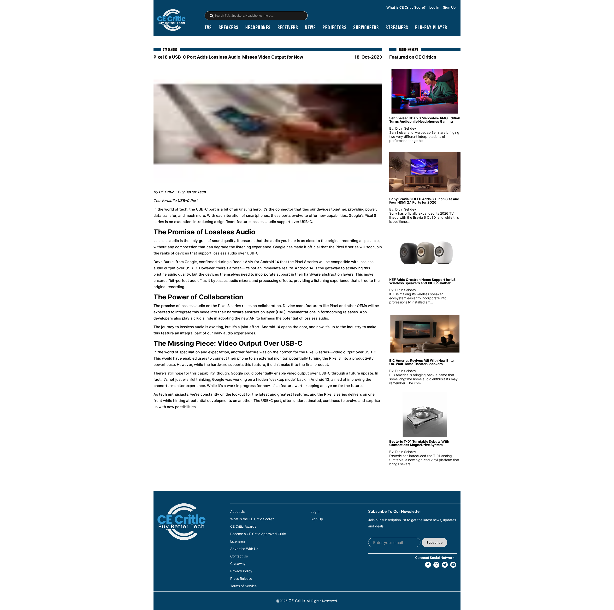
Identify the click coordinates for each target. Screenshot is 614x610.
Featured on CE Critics (412, 57)
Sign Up (449, 7)
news (310, 27)
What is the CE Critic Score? (252, 519)
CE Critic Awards (243, 526)
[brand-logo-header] (171, 20)
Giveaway (238, 563)
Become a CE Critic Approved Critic (258, 534)
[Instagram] (436, 565)
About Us (237, 511)
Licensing (237, 541)
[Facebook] (428, 565)
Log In (434, 7)
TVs (208, 27)
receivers (287, 27)
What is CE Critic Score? (406, 7)
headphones (258, 27)
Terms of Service (243, 586)
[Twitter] (445, 565)
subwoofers (366, 27)
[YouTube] (453, 565)
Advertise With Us (244, 548)
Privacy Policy (241, 571)
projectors (335, 27)
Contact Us (239, 556)
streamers (397, 27)
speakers (229, 27)
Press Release (241, 578)
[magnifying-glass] (211, 16)
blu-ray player (431, 27)
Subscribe (434, 542)
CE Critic (297, 600)
